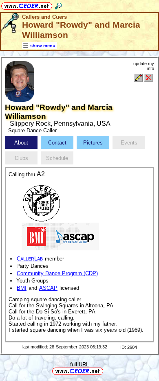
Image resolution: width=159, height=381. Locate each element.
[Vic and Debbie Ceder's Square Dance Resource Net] (26, 5)
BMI (21, 288)
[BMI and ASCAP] (60, 236)
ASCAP (48, 288)
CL (30, 259)
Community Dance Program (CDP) (57, 273)
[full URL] (106, 371)
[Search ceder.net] (58, 5)
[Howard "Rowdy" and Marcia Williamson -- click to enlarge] (19, 100)
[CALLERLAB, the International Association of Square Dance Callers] (41, 202)
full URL (79, 364)
